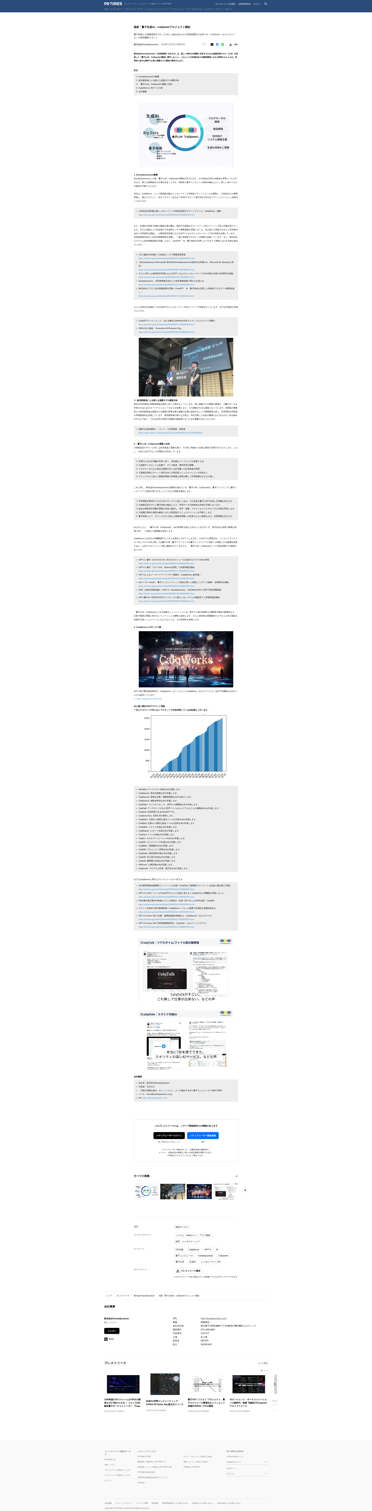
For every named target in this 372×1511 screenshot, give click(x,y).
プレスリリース (122, 1296)
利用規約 (155, 1503)
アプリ (140, 9)
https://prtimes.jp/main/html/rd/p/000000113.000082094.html (166, 919)
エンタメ (150, 9)
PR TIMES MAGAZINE (146, 1472)
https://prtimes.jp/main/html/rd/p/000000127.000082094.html (166, 284)
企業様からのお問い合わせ (202, 1503)
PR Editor (141, 1482)
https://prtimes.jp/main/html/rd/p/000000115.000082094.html (166, 912)
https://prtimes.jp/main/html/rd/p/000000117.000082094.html (166, 296)
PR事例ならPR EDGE (192, 1467)
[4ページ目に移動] (265, 1370)
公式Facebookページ (235, 1456)
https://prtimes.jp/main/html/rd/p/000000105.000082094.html (166, 593)
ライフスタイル (194, 9)
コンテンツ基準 (142, 1503)
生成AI (192, 1261)
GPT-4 (207, 1249)
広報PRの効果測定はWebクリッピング (153, 1477)
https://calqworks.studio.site (149, 699)
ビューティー (163, 9)
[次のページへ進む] (245, 1190)
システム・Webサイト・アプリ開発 (193, 1235)
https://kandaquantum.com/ (214, 1318)
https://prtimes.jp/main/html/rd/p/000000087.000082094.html (166, 270)
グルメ (218, 9)
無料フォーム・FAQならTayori (196, 1461)
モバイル (130, 9)
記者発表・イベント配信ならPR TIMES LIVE (155, 1467)
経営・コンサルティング (188, 1241)
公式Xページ (231, 1468)
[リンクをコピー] (236, 44)
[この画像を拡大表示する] (146, 1191)
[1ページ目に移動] (236, 1176)
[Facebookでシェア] (217, 44)
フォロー (112, 1331)
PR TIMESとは (110, 1459)
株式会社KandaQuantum (144, 1296)
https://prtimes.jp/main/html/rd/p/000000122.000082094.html (166, 571)
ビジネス (208, 9)
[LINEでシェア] (222, 44)
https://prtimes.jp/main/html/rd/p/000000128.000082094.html (166, 277)
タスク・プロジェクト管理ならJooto (198, 1456)
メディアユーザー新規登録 (203, 1135)
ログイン (257, 3)
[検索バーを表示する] (266, 4)
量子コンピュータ (184, 1255)
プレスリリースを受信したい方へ (118, 1470)
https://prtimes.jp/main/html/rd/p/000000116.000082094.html (166, 586)
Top (106, 9)
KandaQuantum (205, 1255)
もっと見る (263, 1363)
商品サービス (182, 1227)
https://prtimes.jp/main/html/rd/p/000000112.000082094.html (166, 927)
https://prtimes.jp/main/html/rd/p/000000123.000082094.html (166, 258)
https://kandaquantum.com (155, 1098)
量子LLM (180, 1261)
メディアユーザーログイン (169, 1135)
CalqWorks (194, 1249)
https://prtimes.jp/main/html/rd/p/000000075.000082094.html (166, 324)
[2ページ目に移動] (237, 1176)
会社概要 (108, 1503)
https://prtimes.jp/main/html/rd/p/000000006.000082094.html (166, 601)
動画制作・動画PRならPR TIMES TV (152, 1461)
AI (217, 1249)
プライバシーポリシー (124, 1503)
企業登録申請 (244, 3)
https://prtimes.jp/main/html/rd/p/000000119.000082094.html (166, 897)
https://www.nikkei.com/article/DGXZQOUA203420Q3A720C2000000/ (170, 433)
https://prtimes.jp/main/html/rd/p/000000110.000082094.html (166, 904)
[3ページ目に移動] (264, 1370)
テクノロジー (117, 9)
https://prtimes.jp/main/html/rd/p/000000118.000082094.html (166, 563)
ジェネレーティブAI (210, 1261)
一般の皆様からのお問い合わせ (228, 1503)
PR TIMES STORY (144, 1456)
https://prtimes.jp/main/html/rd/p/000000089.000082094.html (166, 332)
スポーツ (228, 9)
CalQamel (223, 1255)
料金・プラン (110, 1465)
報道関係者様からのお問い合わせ (175, 1503)
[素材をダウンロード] (230, 44)
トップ (109, 1296)
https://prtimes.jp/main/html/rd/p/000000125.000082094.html (166, 889)
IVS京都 (179, 1249)
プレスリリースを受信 (225, 3)
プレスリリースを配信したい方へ (118, 1475)
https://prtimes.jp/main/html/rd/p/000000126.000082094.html (166, 215)
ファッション (178, 9)
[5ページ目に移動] (267, 1370)
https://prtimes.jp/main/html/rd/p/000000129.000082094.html (166, 578)
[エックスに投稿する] (212, 44)
